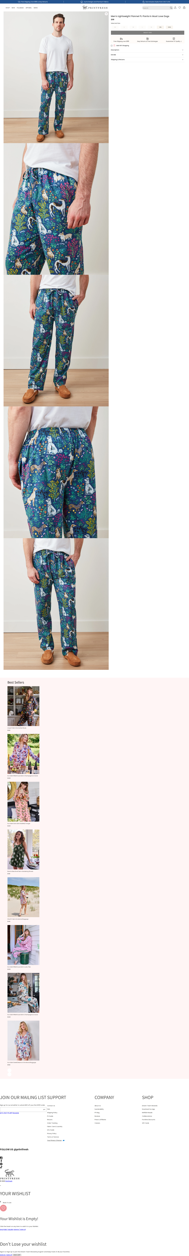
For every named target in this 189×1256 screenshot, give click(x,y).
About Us (98, 1106)
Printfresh (8, 1181)
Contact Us (51, 1106)
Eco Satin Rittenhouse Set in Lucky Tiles (19, 967)
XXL (160, 27)
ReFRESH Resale (147, 1113)
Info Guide (50, 1130)
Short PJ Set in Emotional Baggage (17, 919)
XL (153, 27)
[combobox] (157, 8)
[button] (184, 7)
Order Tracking (52, 1123)
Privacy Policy (51, 1134)
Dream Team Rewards (149, 1106)
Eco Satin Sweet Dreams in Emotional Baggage (21, 1062)
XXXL (169, 27)
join (44, 1109)
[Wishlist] (179, 7)
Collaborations (147, 1116)
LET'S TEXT (3, 1113)
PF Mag (97, 1113)
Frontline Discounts (148, 1120)
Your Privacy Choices (54, 1140)
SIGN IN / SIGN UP (20, 1229)
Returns (49, 1120)
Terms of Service (53, 1137)
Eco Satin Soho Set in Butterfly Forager (18, 823)
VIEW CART (16, 1255)
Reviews (97, 1116)
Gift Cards (145, 1123)
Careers (97, 1123)
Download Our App (148, 1109)
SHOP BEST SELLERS (6, 1229)
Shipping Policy (52, 1113)
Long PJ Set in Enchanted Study (16, 728)
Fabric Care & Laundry (54, 1127)
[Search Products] (171, 8)
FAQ (48, 1109)
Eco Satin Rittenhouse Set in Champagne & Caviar (22, 776)
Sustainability (99, 1109)
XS (116, 27)
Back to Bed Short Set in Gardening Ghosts (20, 871)
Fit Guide (50, 1116)
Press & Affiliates (100, 1120)
